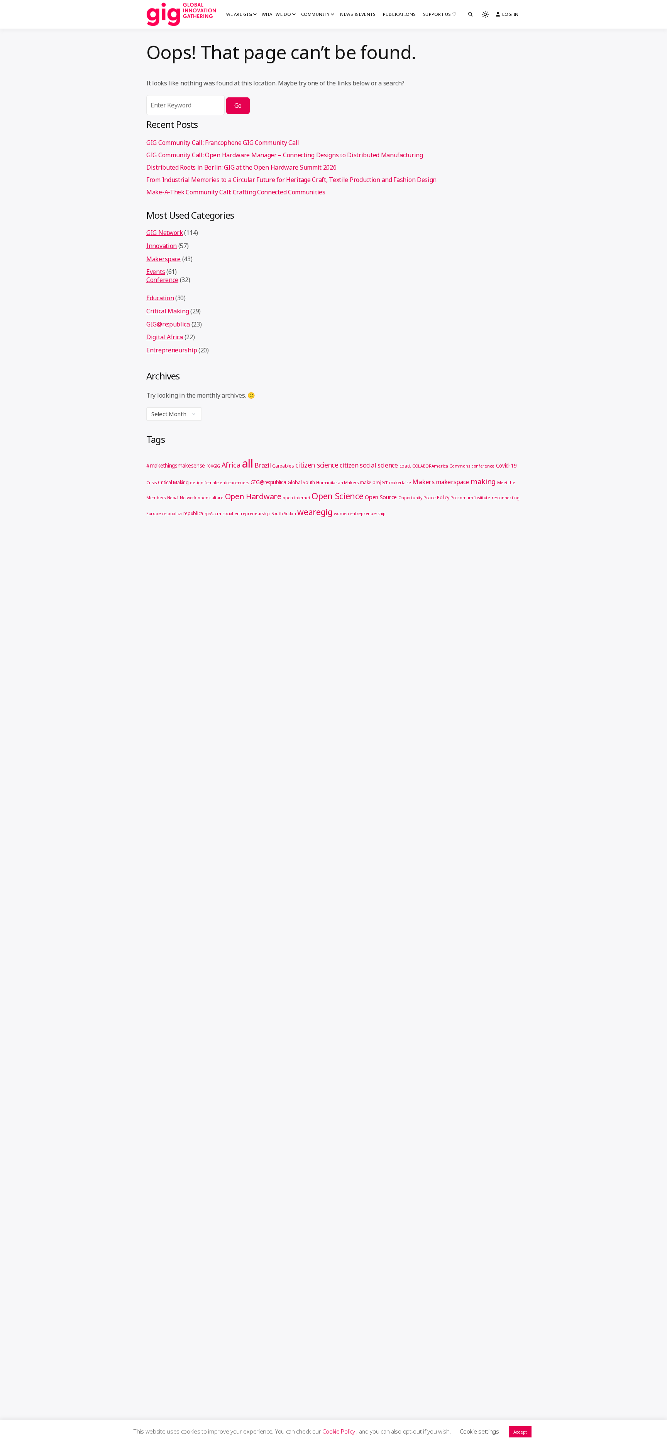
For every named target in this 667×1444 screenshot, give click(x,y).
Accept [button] (520, 1432)
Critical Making (167, 311)
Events (155, 271)
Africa (231, 464)
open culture (210, 497)
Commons (459, 466)
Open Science (337, 496)
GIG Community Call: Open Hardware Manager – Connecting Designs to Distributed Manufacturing (284, 155)
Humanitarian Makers (337, 482)
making (483, 481)
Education (160, 298)
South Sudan (283, 513)
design (196, 482)
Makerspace (163, 259)
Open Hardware (253, 496)
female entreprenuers (227, 482)
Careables (283, 466)
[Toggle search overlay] (470, 14)
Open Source (381, 497)
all (247, 463)
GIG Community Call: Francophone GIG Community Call (222, 142)
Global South (301, 482)
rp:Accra (213, 513)
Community (315, 14)
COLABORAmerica (430, 466)
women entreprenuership (359, 513)
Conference (162, 280)
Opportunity (410, 497)
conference (482, 466)
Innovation (161, 246)
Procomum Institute (470, 497)
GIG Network (164, 232)
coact (405, 466)
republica (193, 513)
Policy (443, 497)
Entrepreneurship (171, 350)
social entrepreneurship (246, 513)
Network (188, 497)
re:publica (172, 513)
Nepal (173, 497)
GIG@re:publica (168, 324)
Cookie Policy (339, 1431)
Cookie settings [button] (479, 1431)
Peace (429, 497)
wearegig (315, 511)
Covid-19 (506, 465)
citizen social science (369, 465)
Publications (399, 14)
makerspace (452, 482)
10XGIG (213, 466)
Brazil (262, 465)
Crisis (151, 482)
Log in (510, 14)
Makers (423, 481)
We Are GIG (239, 14)
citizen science (317, 464)
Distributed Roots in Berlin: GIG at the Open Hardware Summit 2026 (241, 167)
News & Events (357, 14)
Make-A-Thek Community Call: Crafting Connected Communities (235, 192)
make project (373, 482)
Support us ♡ (439, 14)
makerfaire (400, 482)
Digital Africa (164, 337)
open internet (296, 497)
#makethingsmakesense (175, 465)
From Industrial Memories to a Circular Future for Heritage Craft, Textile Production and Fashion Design (291, 179)
